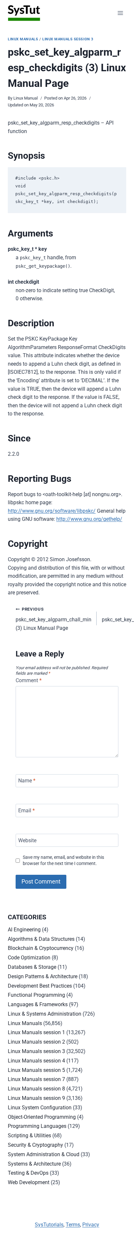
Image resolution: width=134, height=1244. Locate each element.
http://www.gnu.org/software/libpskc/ (52, 511)
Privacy (90, 1225)
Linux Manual (25, 98)
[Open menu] (120, 13)
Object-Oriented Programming (42, 1117)
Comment (29, 680)
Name (26, 780)
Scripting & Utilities (29, 1135)
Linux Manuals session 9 (36, 1098)
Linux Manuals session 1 (36, 1032)
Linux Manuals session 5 (36, 1070)
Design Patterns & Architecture (42, 976)
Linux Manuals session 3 (67, 39)
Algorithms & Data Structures (41, 939)
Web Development (28, 1182)
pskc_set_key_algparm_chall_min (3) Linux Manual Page (53, 619)
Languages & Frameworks (38, 1004)
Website (27, 840)
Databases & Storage (32, 967)
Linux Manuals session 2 (36, 1042)
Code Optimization (29, 957)
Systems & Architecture (34, 1164)
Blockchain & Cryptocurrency (41, 948)
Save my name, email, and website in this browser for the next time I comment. (63, 860)
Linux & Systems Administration (44, 1014)
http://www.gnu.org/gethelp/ (89, 519)
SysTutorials (49, 1225)
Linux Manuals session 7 (36, 1079)
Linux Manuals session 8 (36, 1089)
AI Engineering (24, 929)
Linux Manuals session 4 (36, 1061)
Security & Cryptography (35, 1145)
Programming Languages (37, 1126)
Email (26, 810)
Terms (73, 1225)
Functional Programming (36, 995)
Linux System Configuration (40, 1107)
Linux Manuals (23, 39)
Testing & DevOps (28, 1173)
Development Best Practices (40, 986)
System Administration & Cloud (43, 1154)
